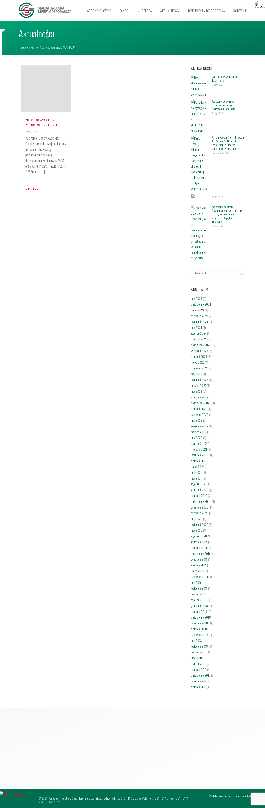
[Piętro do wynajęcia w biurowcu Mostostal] (46, 89)
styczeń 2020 (199, 536)
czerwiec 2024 (199, 316)
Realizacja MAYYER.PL (50, 802)
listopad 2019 (199, 547)
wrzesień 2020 (199, 507)
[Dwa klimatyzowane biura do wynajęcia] (199, 86)
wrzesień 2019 (199, 559)
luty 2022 (196, 437)
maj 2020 (196, 519)
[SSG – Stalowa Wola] (13, 793)
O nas (124, 10)
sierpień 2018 (199, 629)
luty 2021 (196, 478)
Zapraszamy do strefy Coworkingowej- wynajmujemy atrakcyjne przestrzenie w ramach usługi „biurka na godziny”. (227, 214)
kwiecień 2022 (199, 426)
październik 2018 (201, 617)
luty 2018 (196, 658)
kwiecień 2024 (199, 321)
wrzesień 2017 (199, 681)
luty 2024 (196, 327)
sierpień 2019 (199, 565)
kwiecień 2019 (199, 588)
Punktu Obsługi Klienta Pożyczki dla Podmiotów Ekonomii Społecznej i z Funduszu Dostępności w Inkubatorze (228, 143)
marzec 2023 (198, 385)
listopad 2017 (199, 669)
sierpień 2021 (199, 461)
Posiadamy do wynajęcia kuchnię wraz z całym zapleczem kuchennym (224, 105)
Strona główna (99, 10)
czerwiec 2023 (199, 368)
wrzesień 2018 (199, 623)
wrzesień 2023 (199, 350)
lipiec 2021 (197, 466)
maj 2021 (196, 472)
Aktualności (170, 10)
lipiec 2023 (197, 362)
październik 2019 (201, 553)
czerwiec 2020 (199, 513)
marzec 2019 (198, 594)
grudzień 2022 (199, 397)
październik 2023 (201, 345)
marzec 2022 (199, 432)
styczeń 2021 (198, 484)
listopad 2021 (199, 449)
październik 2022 (201, 403)
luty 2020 (196, 530)
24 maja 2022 (30, 131)
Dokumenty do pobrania (206, 10)
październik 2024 (201, 304)
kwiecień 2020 (199, 524)
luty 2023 (196, 391)
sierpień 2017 (198, 687)
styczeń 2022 (199, 443)
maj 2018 (196, 640)
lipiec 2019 (197, 571)
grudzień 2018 (199, 605)
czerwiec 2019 (199, 576)
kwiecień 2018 (199, 646)
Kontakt (239, 10)
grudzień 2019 (199, 542)
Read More (34, 189)
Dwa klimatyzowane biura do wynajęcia (224, 78)
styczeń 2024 (199, 333)
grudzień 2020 (199, 490)
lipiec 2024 (197, 310)
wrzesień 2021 (199, 455)
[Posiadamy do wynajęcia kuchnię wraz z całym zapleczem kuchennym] (199, 116)
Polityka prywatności (219, 796)
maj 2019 (196, 582)
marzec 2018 (198, 652)
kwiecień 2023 (199, 379)
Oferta (147, 10)
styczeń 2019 (198, 600)
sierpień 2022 (199, 408)
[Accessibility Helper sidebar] (260, 5)
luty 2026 (196, 298)
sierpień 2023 (199, 356)
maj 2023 (196, 374)
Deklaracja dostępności (246, 796)
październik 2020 (201, 501)
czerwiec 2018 (199, 634)
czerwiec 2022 (199, 414)
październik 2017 (200, 675)
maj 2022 (196, 420)
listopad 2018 (199, 611)
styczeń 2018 (198, 663)
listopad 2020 (199, 495)
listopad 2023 (199, 339)
